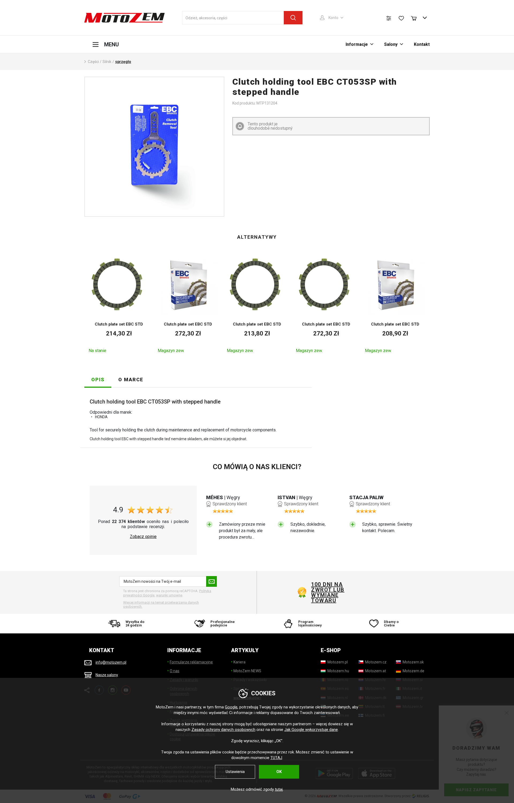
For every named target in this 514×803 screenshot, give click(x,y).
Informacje (357, 44)
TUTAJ (276, 757)
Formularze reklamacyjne (191, 662)
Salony (391, 44)
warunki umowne (169, 595)
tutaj (279, 789)
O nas (174, 671)
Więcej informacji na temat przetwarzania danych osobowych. (161, 604)
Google (231, 707)
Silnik (107, 62)
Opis (98, 379)
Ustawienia (235, 771)
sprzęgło (123, 62)
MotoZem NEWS (247, 671)
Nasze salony (107, 675)
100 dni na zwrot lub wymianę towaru (328, 592)
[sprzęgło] (154, 146)
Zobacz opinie (143, 537)
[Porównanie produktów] (388, 18)
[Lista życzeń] (401, 18)
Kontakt (422, 44)
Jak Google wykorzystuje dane (311, 729)
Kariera (239, 662)
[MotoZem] (124, 17)
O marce (130, 379)
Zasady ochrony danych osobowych (223, 729)
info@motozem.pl (111, 662)
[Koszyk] (416, 17)
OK (279, 771)
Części (93, 62)
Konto (333, 18)
